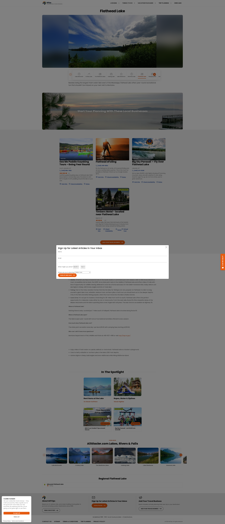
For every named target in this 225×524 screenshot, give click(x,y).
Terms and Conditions (18, 521)
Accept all (16, 513)
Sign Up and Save (66, 275)
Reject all (16, 517)
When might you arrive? (65, 267)
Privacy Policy (7, 521)
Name (60, 252)
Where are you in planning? (66, 272)
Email (59, 258)
